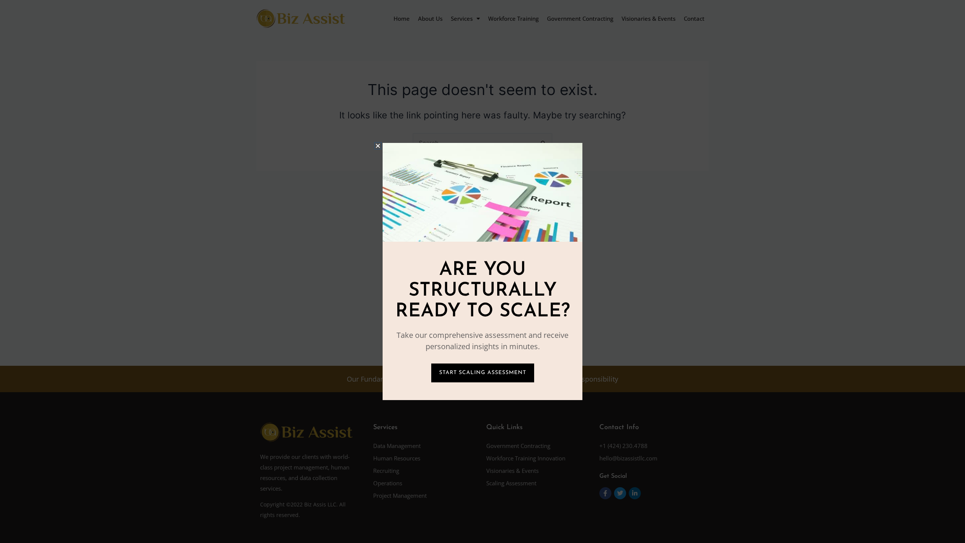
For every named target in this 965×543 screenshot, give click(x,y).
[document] (482, 271)
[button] (378, 146)
